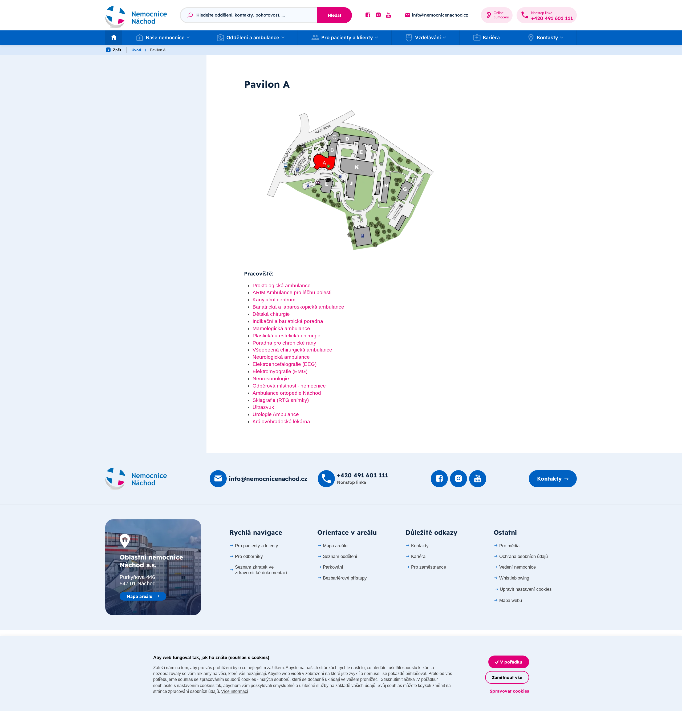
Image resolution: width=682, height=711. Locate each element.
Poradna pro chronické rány (284, 343)
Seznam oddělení (340, 556)
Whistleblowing (514, 578)
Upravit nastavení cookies (526, 589)
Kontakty (549, 478)
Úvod (136, 50)
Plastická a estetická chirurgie (286, 335)
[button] (162, 37)
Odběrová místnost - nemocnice (289, 386)
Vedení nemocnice (517, 567)
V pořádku (510, 662)
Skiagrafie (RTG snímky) (281, 400)
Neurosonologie (271, 378)
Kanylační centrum (274, 299)
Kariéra (491, 37)
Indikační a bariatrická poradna (288, 321)
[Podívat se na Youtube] (388, 15)
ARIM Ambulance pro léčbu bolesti (292, 292)
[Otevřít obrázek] (350, 180)
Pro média (509, 545)
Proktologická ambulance (282, 285)
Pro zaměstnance (428, 567)
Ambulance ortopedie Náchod (287, 393)
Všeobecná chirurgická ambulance (292, 350)
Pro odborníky (249, 556)
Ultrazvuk (263, 407)
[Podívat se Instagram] (378, 15)
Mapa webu (510, 600)
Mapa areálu (139, 596)
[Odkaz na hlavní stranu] (136, 15)
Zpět (116, 50)
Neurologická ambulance (281, 357)
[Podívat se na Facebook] (368, 15)
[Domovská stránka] (136, 479)
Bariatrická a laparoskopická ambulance (298, 307)
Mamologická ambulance (281, 328)
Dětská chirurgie (271, 314)
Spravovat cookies (509, 691)
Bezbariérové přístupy (345, 578)
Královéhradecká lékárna (281, 421)
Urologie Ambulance (276, 414)
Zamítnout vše (507, 677)
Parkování (333, 567)
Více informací (234, 691)
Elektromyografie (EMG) (280, 371)
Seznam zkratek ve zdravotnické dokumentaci (261, 570)
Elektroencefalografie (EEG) (284, 364)
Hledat (334, 15)
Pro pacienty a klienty (256, 545)
